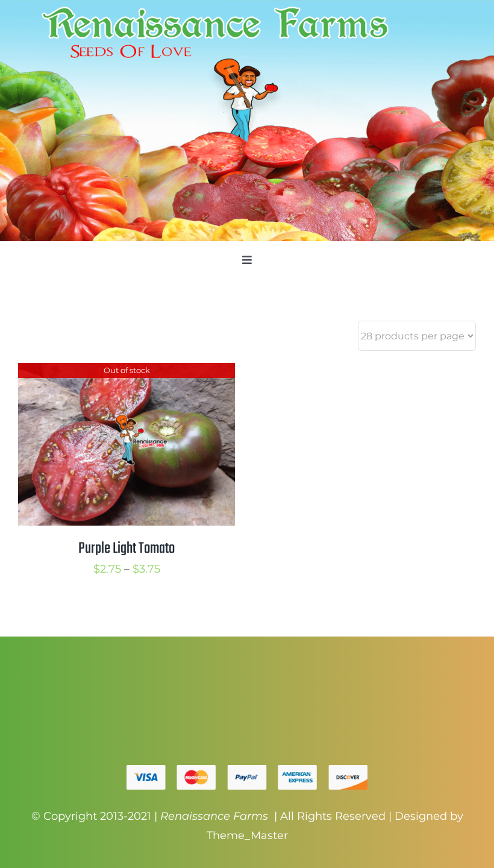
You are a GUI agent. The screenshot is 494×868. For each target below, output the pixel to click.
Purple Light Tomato (126, 548)
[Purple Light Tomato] (126, 372)
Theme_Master (247, 835)
